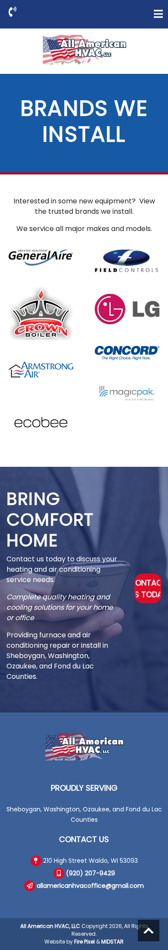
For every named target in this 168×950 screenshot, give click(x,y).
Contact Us (84, 839)
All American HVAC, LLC (50, 926)
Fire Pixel (84, 941)
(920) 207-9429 (90, 873)
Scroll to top (148, 930)
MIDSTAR (112, 941)
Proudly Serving (84, 787)
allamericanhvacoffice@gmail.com (90, 885)
